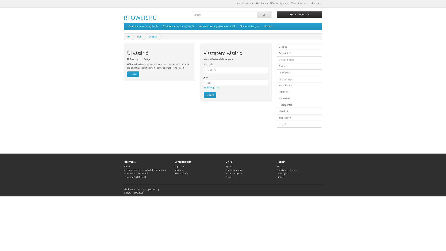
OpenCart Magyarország (146, 189)
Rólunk (127, 166)
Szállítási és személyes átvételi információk (145, 170)
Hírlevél (282, 124)
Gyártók (229, 166)
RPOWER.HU (140, 18)
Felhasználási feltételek (135, 177)
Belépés (153, 36)
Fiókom (282, 66)
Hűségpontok (285, 104)
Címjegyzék (284, 72)
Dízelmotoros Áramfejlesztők (143, 26)
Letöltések (284, 91)
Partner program (234, 173)
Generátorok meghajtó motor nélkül (217, 26)
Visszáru (179, 170)
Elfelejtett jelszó (211, 87)
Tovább (133, 74)
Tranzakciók (285, 117)
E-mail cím (209, 64)
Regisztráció (285, 53)
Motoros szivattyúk (249, 26)
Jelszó (206, 77)
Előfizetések (284, 98)
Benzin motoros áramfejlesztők (178, 26)
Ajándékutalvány (234, 170)
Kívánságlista (285, 79)
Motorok (268, 26)
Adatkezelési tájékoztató (136, 173)
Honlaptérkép (182, 173)
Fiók (139, 36)
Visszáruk (283, 111)
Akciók (229, 177)
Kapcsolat (179, 166)
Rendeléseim (285, 85)
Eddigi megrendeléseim (288, 170)
